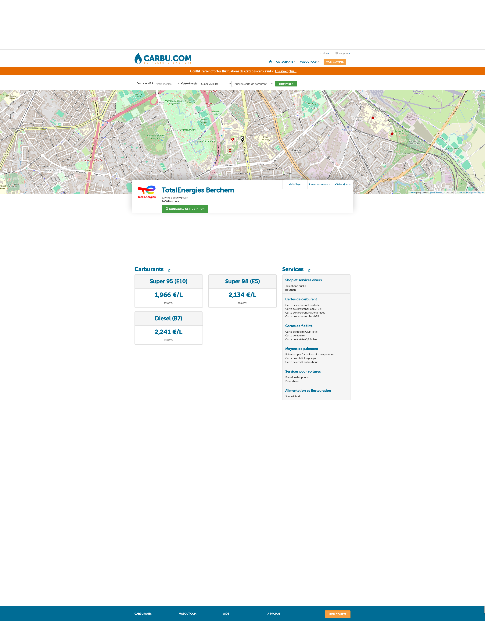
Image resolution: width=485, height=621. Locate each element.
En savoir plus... (285, 71)
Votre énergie (189, 83)
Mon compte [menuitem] (335, 61)
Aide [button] (325, 53)
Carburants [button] (284, 61)
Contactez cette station (186, 209)
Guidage (296, 184)
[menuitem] (270, 61)
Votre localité (145, 83)
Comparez (286, 84)
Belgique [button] (344, 53)
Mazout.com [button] (309, 61)
